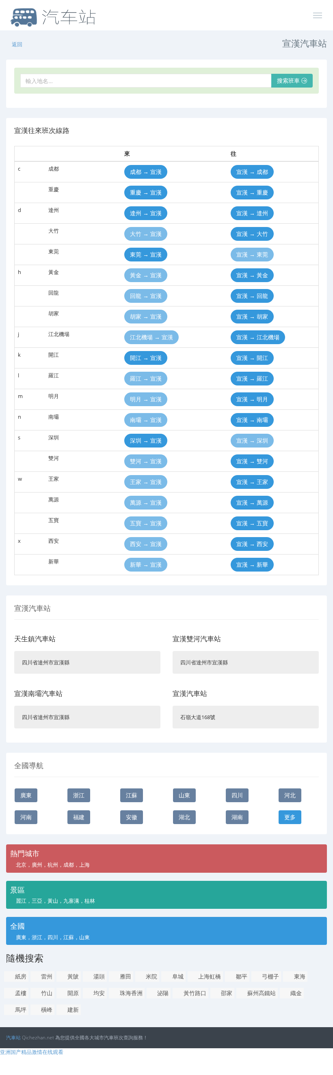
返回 (17, 44)
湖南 (237, 817)
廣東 (26, 795)
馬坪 (19, 1009)
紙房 (19, 976)
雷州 (45, 976)
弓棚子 (269, 976)
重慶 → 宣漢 (146, 192)
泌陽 (162, 993)
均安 (98, 993)
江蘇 (131, 795)
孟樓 (19, 993)
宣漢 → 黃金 (252, 275)
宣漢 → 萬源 (252, 502)
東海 (298, 976)
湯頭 (98, 976)
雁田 (124, 976)
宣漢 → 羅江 (252, 378)
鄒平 (240, 976)
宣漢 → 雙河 (252, 461)
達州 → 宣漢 (146, 213)
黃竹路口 (194, 993)
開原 (72, 993)
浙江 (78, 795)
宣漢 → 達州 (252, 213)
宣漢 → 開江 (252, 358)
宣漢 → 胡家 (252, 316)
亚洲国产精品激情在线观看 (31, 1052)
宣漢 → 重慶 (252, 192)
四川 (237, 795)
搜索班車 (289, 80)
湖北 (184, 817)
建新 (72, 1009)
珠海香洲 (130, 993)
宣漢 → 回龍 (252, 296)
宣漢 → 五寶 (252, 523)
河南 (26, 817)
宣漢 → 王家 (252, 482)
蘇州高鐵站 (261, 993)
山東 (184, 795)
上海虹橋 (209, 976)
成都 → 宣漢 (146, 172)
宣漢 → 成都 (252, 172)
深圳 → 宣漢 (146, 440)
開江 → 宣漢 (146, 358)
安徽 (131, 817)
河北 (290, 795)
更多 (290, 817)
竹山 (45, 993)
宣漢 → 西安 (252, 544)
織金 (295, 993)
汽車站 (13, 1037)
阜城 (177, 976)
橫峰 (45, 1009)
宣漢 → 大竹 (252, 234)
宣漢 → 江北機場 (257, 337)
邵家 (225, 993)
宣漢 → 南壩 (252, 420)
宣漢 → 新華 (252, 564)
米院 (150, 976)
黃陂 (72, 976)
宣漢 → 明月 (252, 399)
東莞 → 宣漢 (146, 254)
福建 (78, 817)
